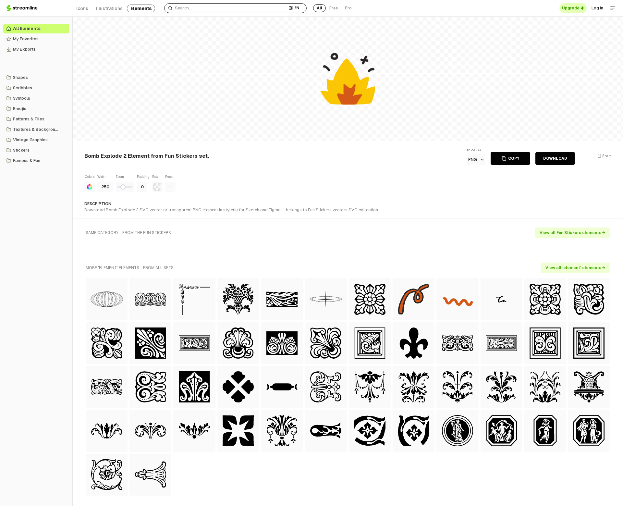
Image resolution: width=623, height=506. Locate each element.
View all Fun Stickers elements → (572, 232)
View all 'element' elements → (575, 267)
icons (82, 8)
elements (141, 8)
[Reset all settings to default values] (170, 187)
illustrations (109, 8)
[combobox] (225, 8)
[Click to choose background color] (157, 186)
